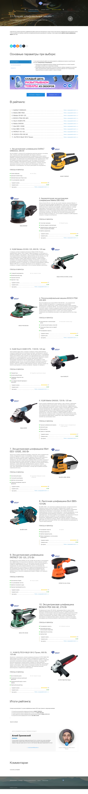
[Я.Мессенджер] (11, 46)
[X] (23, 46)
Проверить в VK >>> (54, 94)
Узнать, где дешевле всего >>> (71, 110)
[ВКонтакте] (14, 46)
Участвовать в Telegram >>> (36, 94)
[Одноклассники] (17, 46)
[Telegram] (20, 46)
